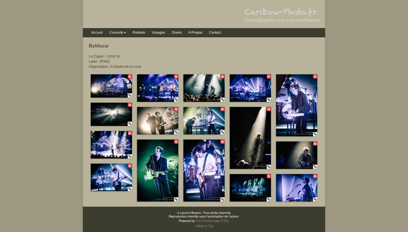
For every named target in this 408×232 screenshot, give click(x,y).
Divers (177, 32)
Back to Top (205, 226)
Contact (215, 32)
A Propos (195, 32)
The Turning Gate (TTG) (212, 221)
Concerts (116, 32)
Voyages (158, 32)
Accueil (97, 32)
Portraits (139, 32)
